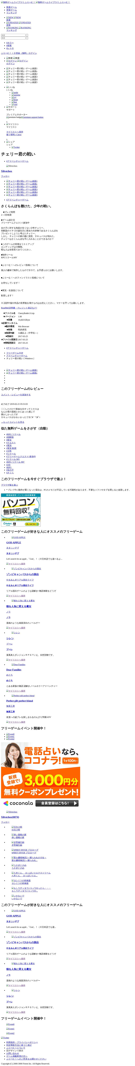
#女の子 (10, 470)
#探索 (9, 45)
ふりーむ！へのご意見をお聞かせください (26, 1059)
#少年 (9, 451)
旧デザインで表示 (14, 1051)
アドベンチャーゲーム (16, 356)
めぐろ (9, 675)
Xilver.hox (6, 171)
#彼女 (9, 440)
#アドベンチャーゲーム (17, 161)
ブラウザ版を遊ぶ (9, 485)
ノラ (8, 612)
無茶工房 (10, 706)
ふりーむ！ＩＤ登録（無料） (14, 53)
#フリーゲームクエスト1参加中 (21, 456)
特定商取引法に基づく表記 (19, 1045)
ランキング (11, 13)
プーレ (9, 644)
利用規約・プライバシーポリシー (22, 1042)
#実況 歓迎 (11, 448)
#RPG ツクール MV (15, 462)
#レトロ (10, 48)
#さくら (10, 473)
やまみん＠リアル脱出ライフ (20, 580)
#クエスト (11, 443)
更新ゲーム (11, 10)
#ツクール (11, 454)
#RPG (9, 467)
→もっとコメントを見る (12, 422)
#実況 (9, 445)
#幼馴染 (10, 437)
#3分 (8, 465)
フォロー (5, 176)
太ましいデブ (12, 548)
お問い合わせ (12, 1053)
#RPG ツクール (13, 434)
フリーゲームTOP (14, 353)
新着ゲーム (11, 7)
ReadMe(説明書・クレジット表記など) (19, 308)
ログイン (32, 53)
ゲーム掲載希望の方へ (16, 1056)
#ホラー (10, 43)
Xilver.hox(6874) (10, 817)
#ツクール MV (13, 459)
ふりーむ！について (15, 1048)
